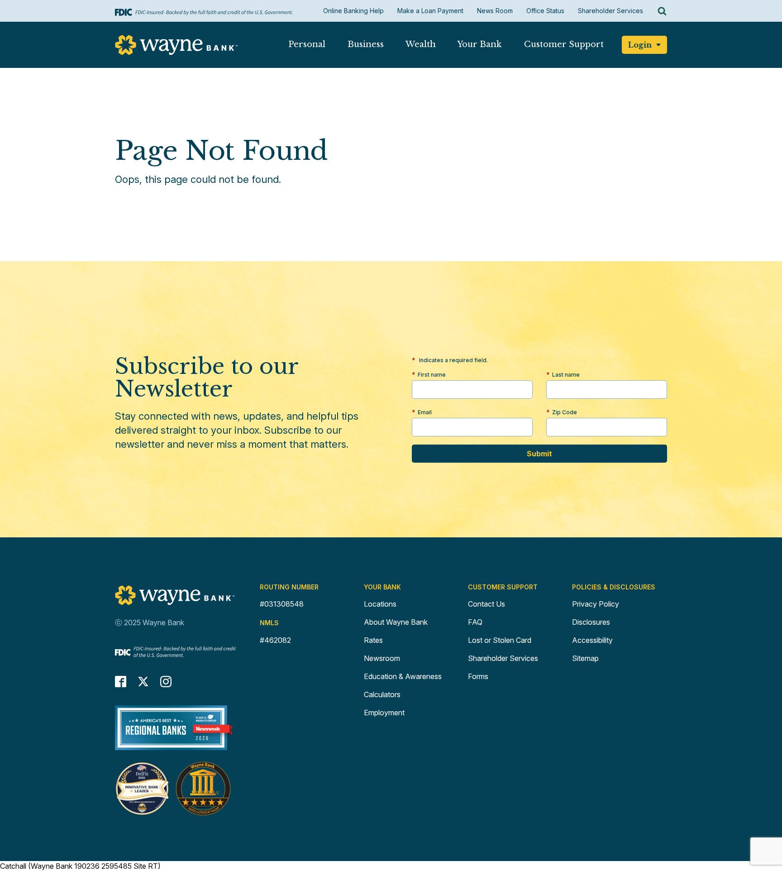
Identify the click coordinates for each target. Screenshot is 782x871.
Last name (566, 374)
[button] (306, 46)
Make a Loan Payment (430, 10)
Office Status (545, 10)
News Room (495, 10)
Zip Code (564, 412)
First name (432, 374)
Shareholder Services (610, 10)
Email (425, 412)
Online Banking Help (353, 10)
